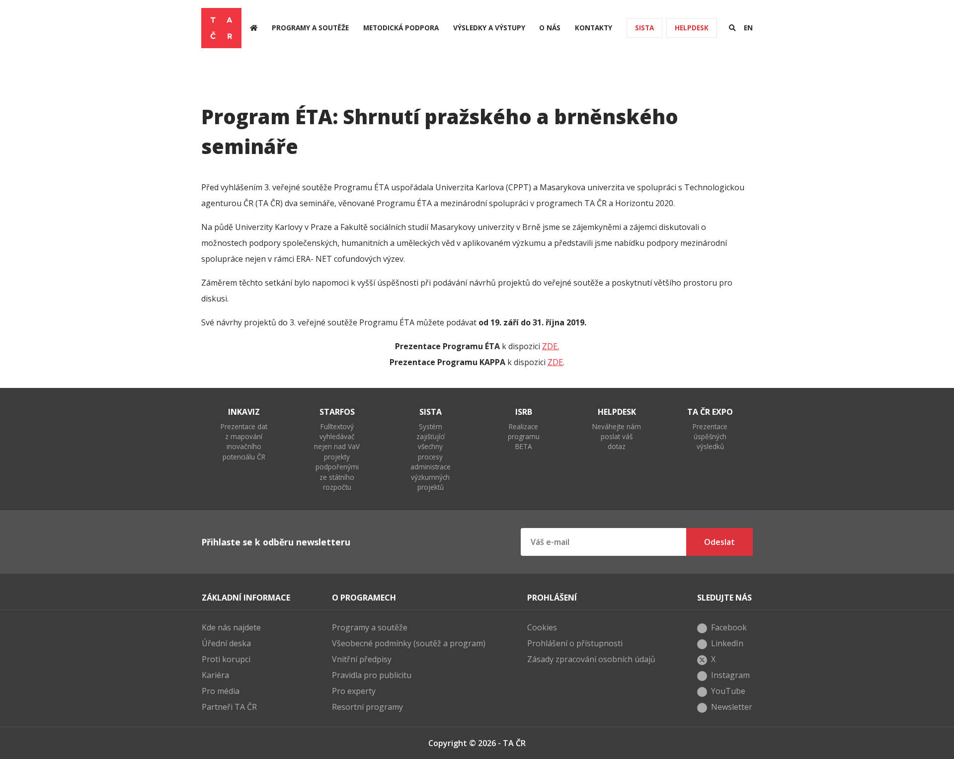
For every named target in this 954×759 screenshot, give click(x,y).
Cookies (542, 627)
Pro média (220, 690)
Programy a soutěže (310, 27)
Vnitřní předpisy (362, 659)
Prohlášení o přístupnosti (575, 643)
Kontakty (593, 27)
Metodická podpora (401, 27)
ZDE (555, 362)
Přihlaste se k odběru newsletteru (275, 542)
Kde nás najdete (231, 627)
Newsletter (731, 706)
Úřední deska (226, 643)
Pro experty (354, 690)
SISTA (644, 27)
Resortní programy (367, 706)
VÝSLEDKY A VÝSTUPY (489, 27)
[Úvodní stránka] (253, 28)
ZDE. (550, 346)
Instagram (730, 675)
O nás (549, 27)
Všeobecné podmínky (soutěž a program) (408, 643)
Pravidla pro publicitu (371, 675)
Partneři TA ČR (229, 706)
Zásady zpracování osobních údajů (591, 659)
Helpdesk (692, 27)
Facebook (729, 627)
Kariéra (215, 675)
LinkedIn (727, 643)
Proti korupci (226, 659)
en (748, 27)
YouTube (728, 690)
